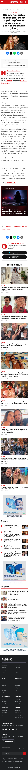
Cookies (4, 763)
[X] (9, 729)
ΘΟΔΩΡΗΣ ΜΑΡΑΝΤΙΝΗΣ (20, 226)
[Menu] (2, 2)
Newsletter (4, 712)
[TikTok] (16, 729)
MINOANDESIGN (16, 767)
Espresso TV (18, 696)
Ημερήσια (17, 685)
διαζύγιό (9, 81)
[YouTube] (13, 729)
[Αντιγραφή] (21, 53)
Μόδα (3, 692)
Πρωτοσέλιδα (6, 696)
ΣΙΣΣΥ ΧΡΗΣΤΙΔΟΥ (6, 229)
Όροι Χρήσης (18, 715)
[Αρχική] (7, 659)
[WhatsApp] (14, 53)
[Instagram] (6, 729)
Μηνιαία (17, 690)
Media (16, 672)
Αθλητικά (4, 699)
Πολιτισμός (18, 678)
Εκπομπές (17, 699)
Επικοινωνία (18, 712)
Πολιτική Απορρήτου (18, 761)
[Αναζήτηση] (25, 2)
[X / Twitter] (11, 53)
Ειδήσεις (4, 665)
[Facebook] (7, 53)
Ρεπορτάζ (4, 667)
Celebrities (17, 667)
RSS (3, 715)
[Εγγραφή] (24, 753)
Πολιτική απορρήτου (20, 717)
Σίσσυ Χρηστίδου (13, 71)
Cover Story (4, 674)
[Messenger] (18, 53)
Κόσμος (3, 672)
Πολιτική (4, 670)
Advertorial (4, 710)
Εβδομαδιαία (18, 688)
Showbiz (17, 665)
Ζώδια (16, 683)
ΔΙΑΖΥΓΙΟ (9, 226)
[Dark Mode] (21, 2)
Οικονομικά (4, 701)
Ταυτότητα (17, 710)
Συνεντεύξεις (18, 701)
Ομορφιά (4, 685)
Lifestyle (4, 683)
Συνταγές (4, 690)
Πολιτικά (4, 704)
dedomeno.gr (10, 182)
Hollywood (17, 670)
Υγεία (3, 688)
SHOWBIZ (14, 12)
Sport (3, 678)
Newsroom (17, 31)
